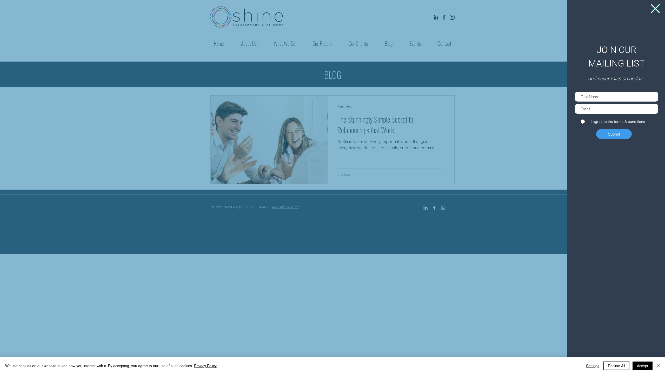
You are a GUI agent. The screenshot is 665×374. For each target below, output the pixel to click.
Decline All (616, 365)
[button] (655, 8)
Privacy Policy (205, 365)
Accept (642, 365)
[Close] (659, 366)
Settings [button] (592, 365)
